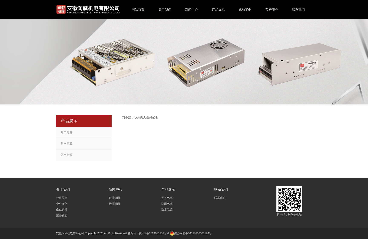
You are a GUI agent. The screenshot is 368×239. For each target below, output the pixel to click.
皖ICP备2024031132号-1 (154, 233)
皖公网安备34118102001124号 (193, 233)
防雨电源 (66, 143)
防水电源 (66, 154)
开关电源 (66, 132)
